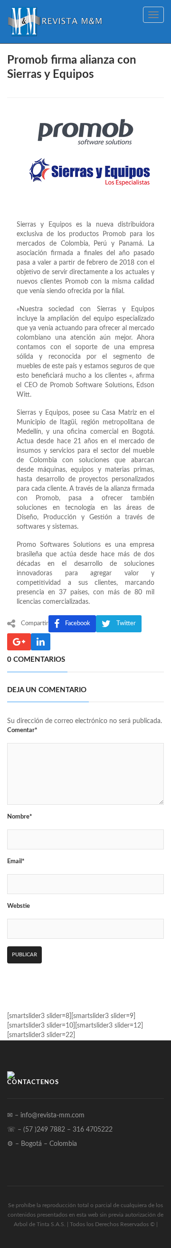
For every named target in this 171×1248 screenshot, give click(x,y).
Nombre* (19, 817)
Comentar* (22, 730)
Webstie (18, 906)
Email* (16, 861)
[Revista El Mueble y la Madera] (54, 21)
